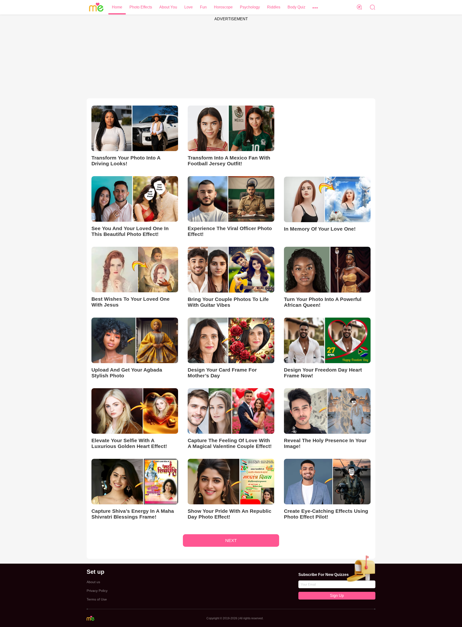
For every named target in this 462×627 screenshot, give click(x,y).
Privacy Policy (97, 591)
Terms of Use (97, 599)
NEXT (231, 540)
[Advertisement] (231, 57)
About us (93, 582)
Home (117, 7)
